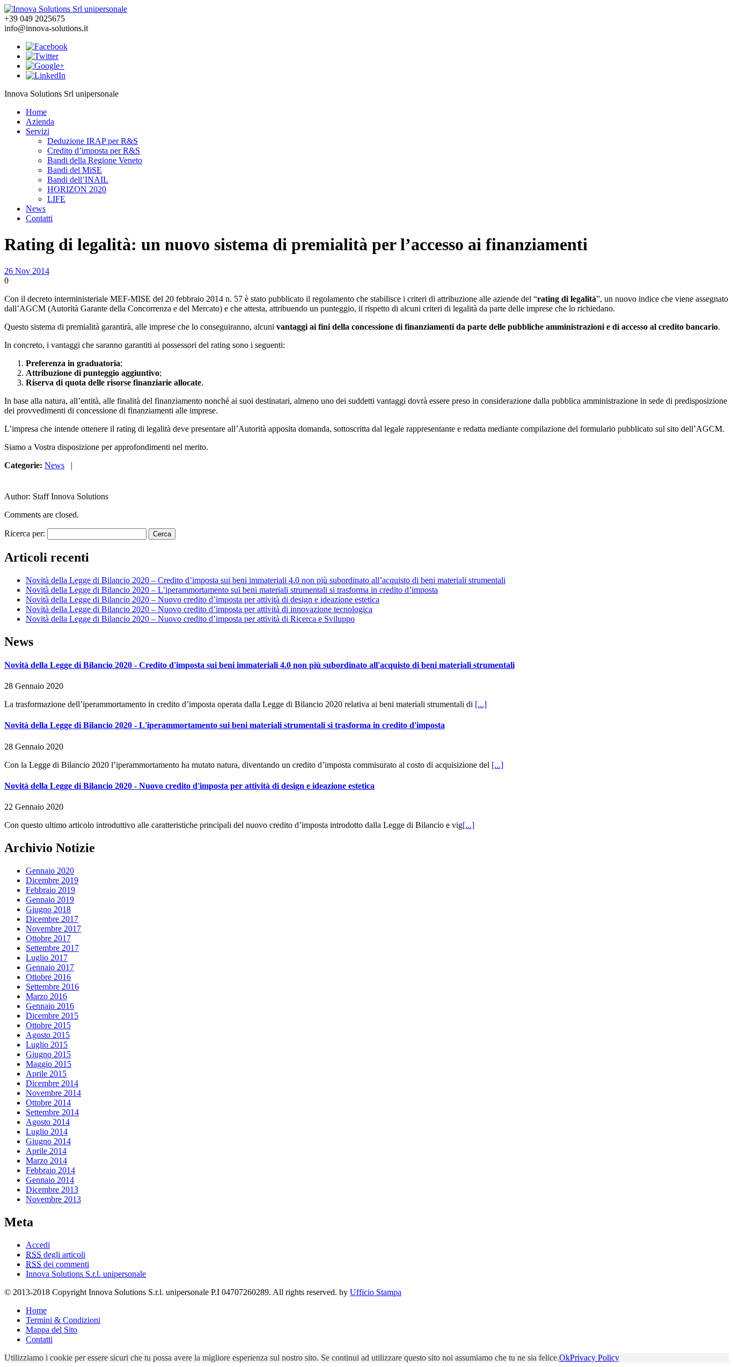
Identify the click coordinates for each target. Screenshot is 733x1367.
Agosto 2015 (48, 1034)
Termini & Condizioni (63, 1320)
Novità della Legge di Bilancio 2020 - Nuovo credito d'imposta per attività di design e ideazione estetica (189, 785)
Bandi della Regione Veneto (94, 160)
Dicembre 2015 (52, 1015)
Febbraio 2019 (50, 890)
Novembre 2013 (53, 1199)
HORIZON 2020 (76, 189)
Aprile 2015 (46, 1073)
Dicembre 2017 (52, 919)
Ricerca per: (24, 533)
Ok (564, 1357)
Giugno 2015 (48, 1054)
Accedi (38, 1244)
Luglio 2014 (47, 1131)
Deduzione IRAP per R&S (92, 141)
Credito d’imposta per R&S (93, 150)
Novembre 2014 (53, 1092)
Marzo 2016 (46, 996)
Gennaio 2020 (50, 870)
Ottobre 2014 (48, 1102)
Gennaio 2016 (50, 1005)
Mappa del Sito (51, 1329)
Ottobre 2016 (48, 976)
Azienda (40, 121)
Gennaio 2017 (50, 967)
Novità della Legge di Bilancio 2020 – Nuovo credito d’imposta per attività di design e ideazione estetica (202, 599)
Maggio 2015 (48, 1063)
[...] (481, 704)
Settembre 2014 (52, 1112)
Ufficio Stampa (375, 1292)
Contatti (39, 218)
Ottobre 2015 (48, 1025)
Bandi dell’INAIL (77, 179)
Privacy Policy (594, 1357)
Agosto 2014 (48, 1121)
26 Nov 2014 (26, 270)
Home (36, 112)
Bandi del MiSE (74, 169)
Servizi (37, 131)
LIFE (56, 198)
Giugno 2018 (48, 909)
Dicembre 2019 (52, 880)
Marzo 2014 (46, 1160)
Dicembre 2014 (52, 1083)
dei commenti (57, 1264)
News (36, 208)
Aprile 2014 (46, 1150)
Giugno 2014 (48, 1141)
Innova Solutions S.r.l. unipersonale (86, 1273)
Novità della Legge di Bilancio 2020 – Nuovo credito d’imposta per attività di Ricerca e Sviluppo (190, 618)
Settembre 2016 (52, 986)
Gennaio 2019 (50, 899)
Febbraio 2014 (50, 1170)
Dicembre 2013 (52, 1189)
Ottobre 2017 (48, 938)
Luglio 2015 (47, 1044)
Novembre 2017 (53, 928)
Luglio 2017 (47, 957)
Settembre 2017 (52, 947)
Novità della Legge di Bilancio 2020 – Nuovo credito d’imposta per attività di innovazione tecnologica (199, 609)
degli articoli (55, 1254)
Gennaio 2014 (50, 1179)
